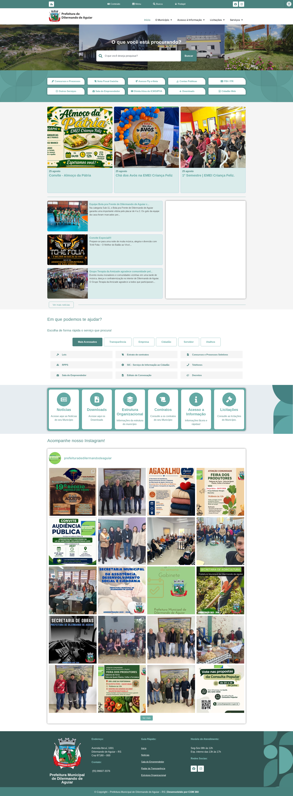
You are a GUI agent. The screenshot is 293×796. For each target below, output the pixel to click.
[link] (289, 4)
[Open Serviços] (242, 20)
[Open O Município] (171, 20)
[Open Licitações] (224, 20)
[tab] (87, 342)
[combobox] (138, 55)
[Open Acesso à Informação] (204, 20)
